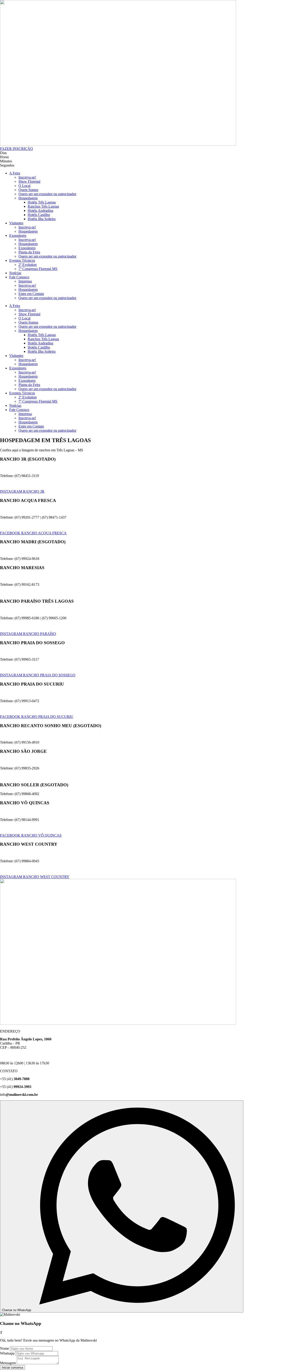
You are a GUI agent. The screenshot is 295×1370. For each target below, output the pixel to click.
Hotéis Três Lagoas (42, 202)
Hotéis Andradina (40, 211)
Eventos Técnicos (22, 260)
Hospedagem (28, 198)
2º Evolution (27, 265)
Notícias (15, 273)
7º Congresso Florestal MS (37, 269)
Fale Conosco (19, 277)
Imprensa (25, 281)
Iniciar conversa (12, 1367)
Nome (4, 1348)
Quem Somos (28, 190)
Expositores (17, 235)
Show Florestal (29, 181)
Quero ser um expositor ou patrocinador (47, 194)
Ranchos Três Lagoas (43, 206)
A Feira (14, 173)
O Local (24, 186)
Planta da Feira (29, 252)
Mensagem (8, 1363)
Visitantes (16, 223)
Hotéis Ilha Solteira (42, 219)
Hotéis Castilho (39, 215)
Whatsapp (7, 1353)
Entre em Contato (31, 294)
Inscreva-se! (27, 177)
